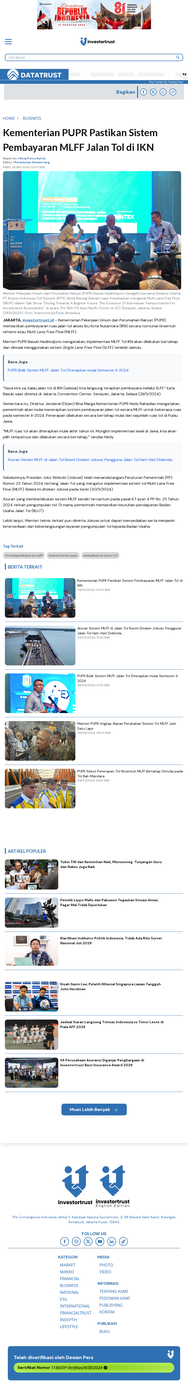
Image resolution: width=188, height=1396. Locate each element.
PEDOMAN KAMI (114, 1298)
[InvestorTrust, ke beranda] (75, 1186)
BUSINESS (69, 1285)
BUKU (104, 1331)
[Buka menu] (8, 41)
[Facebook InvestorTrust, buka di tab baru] (64, 1241)
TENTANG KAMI (113, 1291)
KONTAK (107, 1312)
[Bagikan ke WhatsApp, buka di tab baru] (163, 91)
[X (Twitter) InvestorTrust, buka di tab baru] (88, 1241)
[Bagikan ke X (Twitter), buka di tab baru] (153, 91)
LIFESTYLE (69, 1326)
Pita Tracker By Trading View (166, 82)
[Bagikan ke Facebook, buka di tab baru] (143, 91)
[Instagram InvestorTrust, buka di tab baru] (76, 1241)
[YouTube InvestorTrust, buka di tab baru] (99, 1241)
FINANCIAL (70, 1278)
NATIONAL (69, 1292)
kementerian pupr (63, 555)
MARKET (67, 1265)
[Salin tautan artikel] (172, 91)
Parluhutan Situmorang (32, 162)
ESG (63, 1299)
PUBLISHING (111, 1305)
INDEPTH (68, 1319)
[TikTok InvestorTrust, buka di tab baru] (123, 1241)
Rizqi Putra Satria (32, 158)
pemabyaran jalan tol (100, 555)
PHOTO (106, 1265)
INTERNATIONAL (75, 1306)
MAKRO (67, 1272)
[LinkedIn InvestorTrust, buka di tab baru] (111, 1241)
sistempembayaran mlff (24, 555)
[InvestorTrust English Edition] (112, 1186)
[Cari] (178, 57)
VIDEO (105, 1272)
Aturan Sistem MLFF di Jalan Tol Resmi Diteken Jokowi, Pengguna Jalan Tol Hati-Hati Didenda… (91, 459)
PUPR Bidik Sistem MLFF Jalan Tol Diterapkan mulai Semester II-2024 (68, 370)
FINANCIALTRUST (76, 1313)
